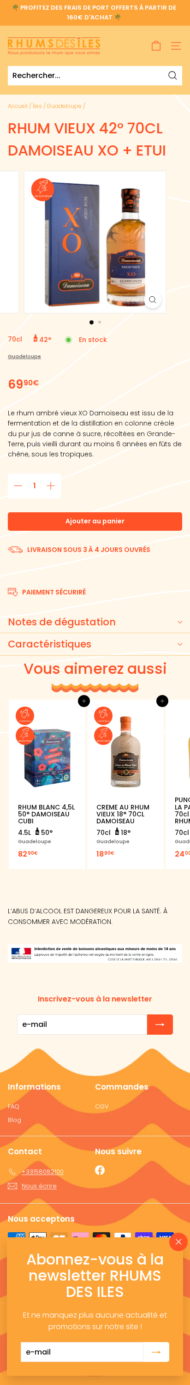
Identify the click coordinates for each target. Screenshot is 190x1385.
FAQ (13, 1106)
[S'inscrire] (156, 1352)
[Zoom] (152, 299)
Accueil (18, 106)
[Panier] (156, 46)
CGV (102, 1106)
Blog (14, 1119)
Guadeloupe (64, 106)
